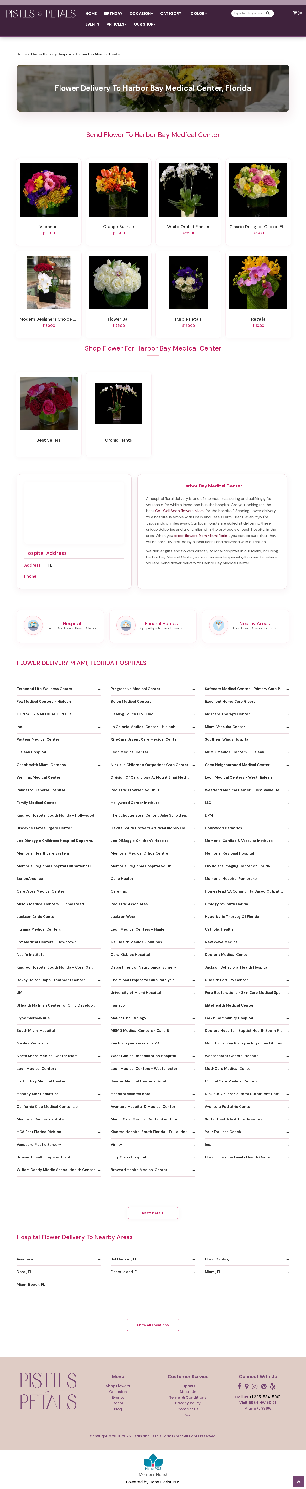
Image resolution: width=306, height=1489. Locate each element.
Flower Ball (118, 319)
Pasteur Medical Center (38, 739)
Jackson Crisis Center (36, 916)
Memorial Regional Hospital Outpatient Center (59, 866)
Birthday (113, 13)
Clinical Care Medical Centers (231, 1081)
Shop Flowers (118, 1385)
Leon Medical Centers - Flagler (138, 929)
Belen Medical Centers (131, 701)
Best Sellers (49, 440)
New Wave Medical (222, 942)
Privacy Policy (188, 1403)
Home (91, 13)
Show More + (153, 1213)
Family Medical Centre (37, 802)
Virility (116, 1144)
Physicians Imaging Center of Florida (237, 866)
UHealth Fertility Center (226, 980)
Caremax (119, 891)
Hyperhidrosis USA (33, 1018)
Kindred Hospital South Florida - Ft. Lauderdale (153, 1132)
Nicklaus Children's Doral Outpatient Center (244, 1094)
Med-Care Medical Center (228, 1068)
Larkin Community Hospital (229, 1018)
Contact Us (188, 1409)
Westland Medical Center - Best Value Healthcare (247, 790)
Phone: (30, 576)
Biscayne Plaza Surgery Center (44, 828)
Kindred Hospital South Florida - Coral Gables (57, 967)
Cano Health (122, 878)
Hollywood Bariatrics (223, 828)
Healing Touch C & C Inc (132, 714)
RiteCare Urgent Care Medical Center (144, 739)
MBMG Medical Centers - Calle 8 (140, 1030)
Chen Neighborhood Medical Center (237, 764)
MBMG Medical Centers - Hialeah (234, 752)
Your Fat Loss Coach (223, 1132)
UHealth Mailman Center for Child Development (59, 1005)
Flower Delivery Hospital (51, 54)
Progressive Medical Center (135, 688)
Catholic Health (219, 929)
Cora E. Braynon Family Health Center (238, 1157)
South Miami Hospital (36, 1030)
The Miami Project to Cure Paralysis (143, 980)
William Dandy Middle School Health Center (56, 1170)
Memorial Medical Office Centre (139, 853)
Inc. (20, 726)
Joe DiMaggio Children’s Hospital (140, 840)
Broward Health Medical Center (139, 1170)
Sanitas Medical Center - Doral (138, 1081)
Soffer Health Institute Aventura (233, 1119)
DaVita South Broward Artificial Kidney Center (152, 828)
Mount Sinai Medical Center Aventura (144, 1119)
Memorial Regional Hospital (229, 853)
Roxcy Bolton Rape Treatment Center (51, 980)
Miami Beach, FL (31, 1284)
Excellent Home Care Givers (230, 701)
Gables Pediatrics (33, 1043)
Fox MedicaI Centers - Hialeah (44, 701)
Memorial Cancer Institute (40, 1119)
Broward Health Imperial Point (44, 1157)
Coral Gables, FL (219, 1259)
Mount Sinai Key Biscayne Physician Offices (243, 1043)
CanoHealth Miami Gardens (41, 764)
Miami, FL (213, 1271)
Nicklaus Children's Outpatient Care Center (149, 764)
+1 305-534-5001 (264, 1396)
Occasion (118, 1391)
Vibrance (48, 227)
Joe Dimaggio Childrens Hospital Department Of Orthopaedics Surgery (59, 840)
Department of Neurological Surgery (143, 967)
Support (187, 1385)
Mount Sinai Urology (128, 1018)
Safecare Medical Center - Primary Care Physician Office (247, 688)
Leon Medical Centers (36, 1068)
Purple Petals (188, 319)
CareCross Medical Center (40, 891)
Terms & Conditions (188, 1397)
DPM (209, 815)
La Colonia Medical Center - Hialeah (143, 726)
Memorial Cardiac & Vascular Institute (239, 840)
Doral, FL (24, 1271)
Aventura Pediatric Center (228, 1106)
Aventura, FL (27, 1259)
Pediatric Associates (129, 904)
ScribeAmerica (30, 878)
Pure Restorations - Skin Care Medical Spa (243, 992)
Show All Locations (153, 1325)
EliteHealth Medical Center (229, 1005)
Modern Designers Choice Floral (48, 319)
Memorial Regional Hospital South (141, 866)
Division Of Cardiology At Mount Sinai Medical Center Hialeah (153, 777)
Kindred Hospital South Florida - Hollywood (55, 815)
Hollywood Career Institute (135, 802)
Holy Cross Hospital (128, 1157)
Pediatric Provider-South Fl (135, 790)
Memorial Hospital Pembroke (231, 878)
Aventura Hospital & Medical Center (143, 1106)
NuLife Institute (31, 954)
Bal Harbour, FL (124, 1259)
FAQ (187, 1414)
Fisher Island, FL (124, 1271)
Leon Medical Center (129, 752)
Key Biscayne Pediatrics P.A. (135, 1043)
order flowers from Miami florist (201, 535)
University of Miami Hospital (136, 992)
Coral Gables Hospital (130, 954)
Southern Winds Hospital (227, 739)
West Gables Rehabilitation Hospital (143, 1056)
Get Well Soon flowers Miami (179, 510)
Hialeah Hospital (31, 752)
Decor (118, 1403)
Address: (33, 565)
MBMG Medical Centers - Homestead (50, 904)
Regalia (258, 319)
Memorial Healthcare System (43, 853)
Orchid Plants (118, 440)
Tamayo (118, 1005)
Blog (118, 1409)
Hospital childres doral (131, 1094)
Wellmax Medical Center (38, 777)
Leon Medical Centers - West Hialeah (238, 777)
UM (19, 992)
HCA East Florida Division (39, 1132)
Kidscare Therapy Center (227, 714)
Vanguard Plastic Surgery (39, 1144)
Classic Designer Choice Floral (258, 227)
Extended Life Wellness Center (44, 688)
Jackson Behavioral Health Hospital (236, 967)
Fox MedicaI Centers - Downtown (46, 942)
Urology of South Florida (226, 904)
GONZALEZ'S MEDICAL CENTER (44, 714)
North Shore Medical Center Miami (48, 1056)
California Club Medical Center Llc (47, 1106)
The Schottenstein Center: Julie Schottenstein (153, 815)
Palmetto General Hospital (41, 790)
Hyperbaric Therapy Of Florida (232, 916)
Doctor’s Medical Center (227, 954)
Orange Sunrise (118, 227)
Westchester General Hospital (232, 1056)
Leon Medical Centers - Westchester (144, 1068)
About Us (188, 1391)
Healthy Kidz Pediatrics (37, 1094)
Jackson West (123, 916)
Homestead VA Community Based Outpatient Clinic (247, 891)
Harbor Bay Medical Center (41, 1081)
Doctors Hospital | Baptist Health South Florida (247, 1030)
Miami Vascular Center (225, 726)
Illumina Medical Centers (39, 929)
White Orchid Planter (188, 227)
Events (92, 24)
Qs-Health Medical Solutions (136, 942)
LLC (208, 802)
